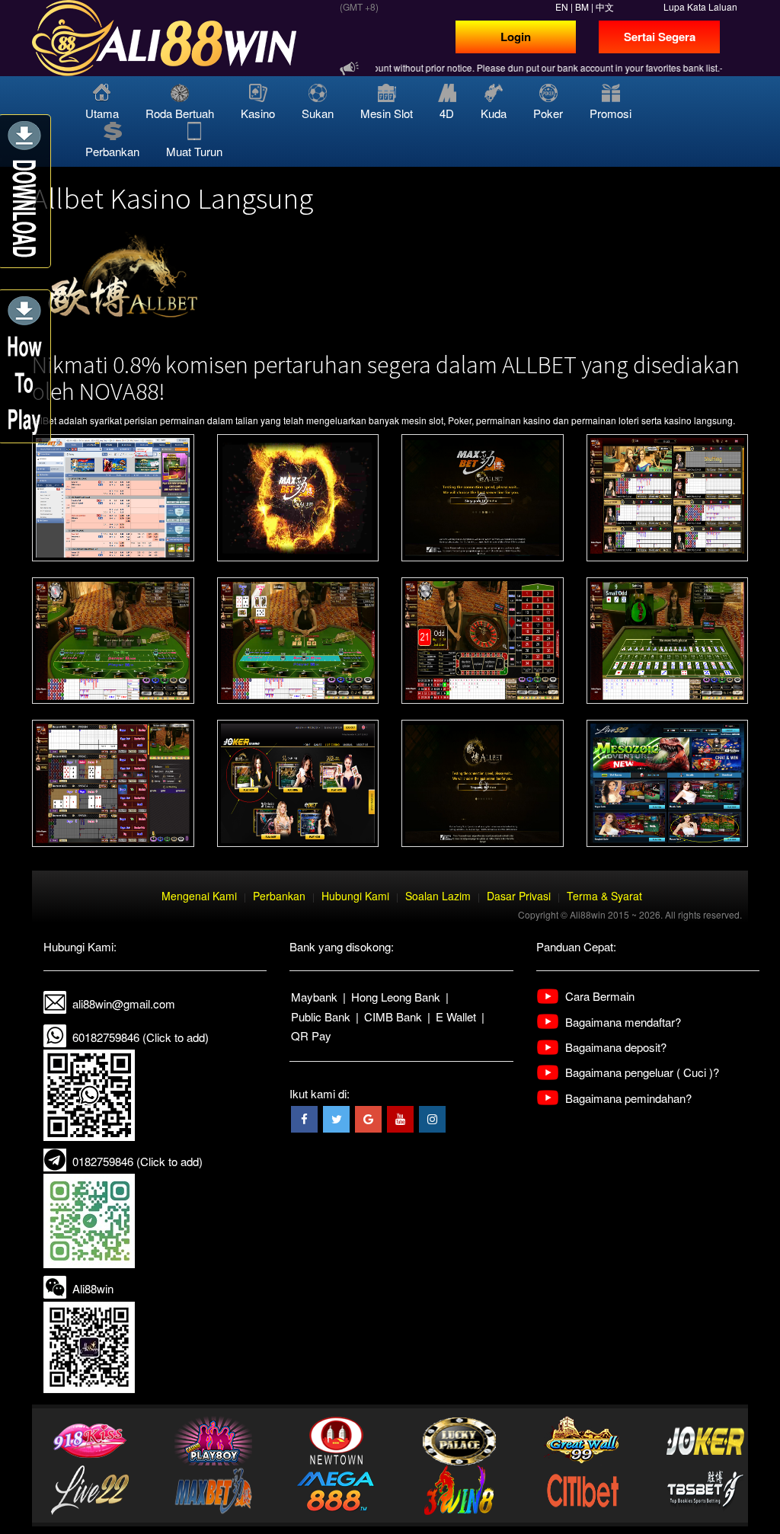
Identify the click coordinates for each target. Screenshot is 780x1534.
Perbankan (279, 895)
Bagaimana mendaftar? (623, 1022)
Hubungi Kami (355, 895)
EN (561, 6)
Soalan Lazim (438, 895)
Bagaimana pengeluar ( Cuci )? (642, 1072)
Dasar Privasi (519, 895)
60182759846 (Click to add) (140, 1037)
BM (582, 6)
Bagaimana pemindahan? (628, 1098)
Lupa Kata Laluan (700, 6)
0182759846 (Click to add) (137, 1161)
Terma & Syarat (604, 895)
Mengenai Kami (199, 895)
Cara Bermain (600, 996)
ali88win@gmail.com (123, 1003)
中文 (605, 6)
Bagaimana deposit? (616, 1047)
